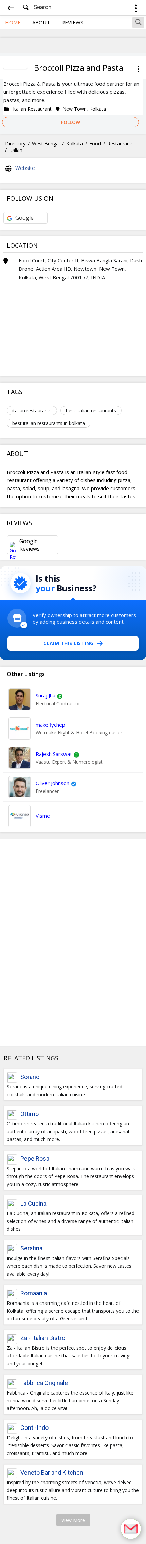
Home (13, 22)
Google (24, 217)
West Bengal (46, 143)
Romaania (33, 1293)
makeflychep (50, 724)
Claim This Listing (68, 643)
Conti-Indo (34, 1427)
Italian (15, 150)
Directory (15, 143)
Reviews (72, 22)
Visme (43, 815)
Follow (70, 122)
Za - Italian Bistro (42, 1338)
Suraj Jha (45, 695)
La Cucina (33, 1203)
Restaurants (120, 143)
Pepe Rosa (34, 1158)
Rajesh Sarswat (54, 753)
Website (25, 167)
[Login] (136, 9)
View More (73, 1520)
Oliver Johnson (52, 783)
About (41, 22)
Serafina (31, 1248)
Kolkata (74, 143)
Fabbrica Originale (44, 1382)
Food (95, 143)
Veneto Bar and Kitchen (51, 1472)
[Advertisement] (73, 942)
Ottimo (29, 1113)
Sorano (29, 1076)
